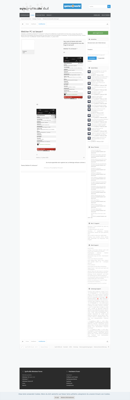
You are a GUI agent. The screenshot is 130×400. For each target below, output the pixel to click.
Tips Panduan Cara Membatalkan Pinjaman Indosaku (98, 335)
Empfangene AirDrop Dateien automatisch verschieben (98, 253)
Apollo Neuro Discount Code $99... (98, 214)
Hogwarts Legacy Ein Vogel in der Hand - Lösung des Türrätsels (99, 133)
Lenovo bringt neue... (96, 150)
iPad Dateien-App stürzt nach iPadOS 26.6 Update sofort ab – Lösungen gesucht (98, 262)
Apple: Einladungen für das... (98, 195)
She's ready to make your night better (97, 235)
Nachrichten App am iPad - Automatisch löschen (98, 256)
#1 (84, 157)
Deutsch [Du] (44, 347)
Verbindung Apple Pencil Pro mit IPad (97, 283)
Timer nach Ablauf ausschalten (95, 259)
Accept (57, 397)
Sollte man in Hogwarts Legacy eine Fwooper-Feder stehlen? (98, 124)
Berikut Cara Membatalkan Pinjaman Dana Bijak (98, 327)
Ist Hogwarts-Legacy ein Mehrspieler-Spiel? (97, 92)
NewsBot (93, 151)
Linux (23, 383)
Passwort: (90, 49)
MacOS (24, 385)
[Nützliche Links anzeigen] (107, 24)
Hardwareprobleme (71, 379)
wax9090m (93, 216)
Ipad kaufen (91, 248)
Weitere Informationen (67, 397)
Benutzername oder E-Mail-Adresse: (97, 43)
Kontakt (65, 347)
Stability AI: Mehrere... (96, 173)
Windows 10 (25, 377)
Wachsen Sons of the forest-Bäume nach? (98, 83)
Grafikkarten (33, 36)
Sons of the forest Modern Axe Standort (98, 87)
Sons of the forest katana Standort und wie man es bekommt (99, 120)
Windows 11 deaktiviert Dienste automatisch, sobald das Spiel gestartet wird (98, 232)
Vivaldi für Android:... (96, 168)
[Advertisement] (50, 51)
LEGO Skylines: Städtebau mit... (98, 177)
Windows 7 (25, 379)
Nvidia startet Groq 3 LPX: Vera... (99, 159)
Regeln (49, 15)
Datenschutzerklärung (100, 347)
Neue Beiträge (40, 15)
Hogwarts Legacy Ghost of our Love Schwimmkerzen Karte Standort (98, 139)
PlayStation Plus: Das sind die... (98, 186)
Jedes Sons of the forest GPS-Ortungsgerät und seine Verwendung (98, 110)
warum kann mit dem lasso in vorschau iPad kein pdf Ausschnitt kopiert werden (98, 271)
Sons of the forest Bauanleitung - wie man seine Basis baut (99, 101)
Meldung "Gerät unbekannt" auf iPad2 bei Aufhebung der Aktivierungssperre (98, 274)
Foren (32, 15)
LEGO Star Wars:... (95, 200)
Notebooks (69, 383)
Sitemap (75, 347)
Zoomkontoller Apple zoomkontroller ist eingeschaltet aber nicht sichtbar (98, 277)
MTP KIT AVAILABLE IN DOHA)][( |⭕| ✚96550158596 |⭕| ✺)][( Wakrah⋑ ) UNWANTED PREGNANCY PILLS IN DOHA (98, 299)
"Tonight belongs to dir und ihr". (96, 229)
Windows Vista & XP (27, 381)
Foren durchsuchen (26, 19)
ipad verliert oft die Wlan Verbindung (97, 266)
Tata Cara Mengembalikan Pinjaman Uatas (98, 318)
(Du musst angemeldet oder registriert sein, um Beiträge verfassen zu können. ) (66, 162)
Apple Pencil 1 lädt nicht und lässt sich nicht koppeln (98, 268)
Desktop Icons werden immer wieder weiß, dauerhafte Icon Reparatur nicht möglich (98, 238)
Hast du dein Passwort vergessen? (96, 55)
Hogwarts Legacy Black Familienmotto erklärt (96, 97)
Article (89, 75)
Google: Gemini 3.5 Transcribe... (99, 182)
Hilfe (70, 347)
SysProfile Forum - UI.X (31, 347)
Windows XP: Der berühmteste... (99, 164)
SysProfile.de (24, 15)
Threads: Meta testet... (96, 209)
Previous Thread (49, 168)
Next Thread (58, 168)
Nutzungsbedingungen (86, 347)
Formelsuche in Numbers (94, 281)
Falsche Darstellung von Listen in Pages (97, 280)
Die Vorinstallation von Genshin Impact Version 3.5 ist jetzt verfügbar (99, 72)
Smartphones (70, 385)
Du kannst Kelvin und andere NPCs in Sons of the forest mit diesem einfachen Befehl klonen (99, 78)
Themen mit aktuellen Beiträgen (51, 19)
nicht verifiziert (91, 265)
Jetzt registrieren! (98, 33)
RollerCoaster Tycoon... (97, 204)
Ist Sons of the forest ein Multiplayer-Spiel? (97, 129)
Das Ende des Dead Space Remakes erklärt (97, 115)
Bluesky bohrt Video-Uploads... (99, 154)
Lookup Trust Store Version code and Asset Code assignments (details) (98, 250)
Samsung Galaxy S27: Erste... (98, 191)
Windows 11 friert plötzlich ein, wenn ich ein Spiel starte (98, 227)
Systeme (68, 381)
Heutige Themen (37, 19)
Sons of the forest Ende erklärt (98, 105)
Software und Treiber (72, 377)
